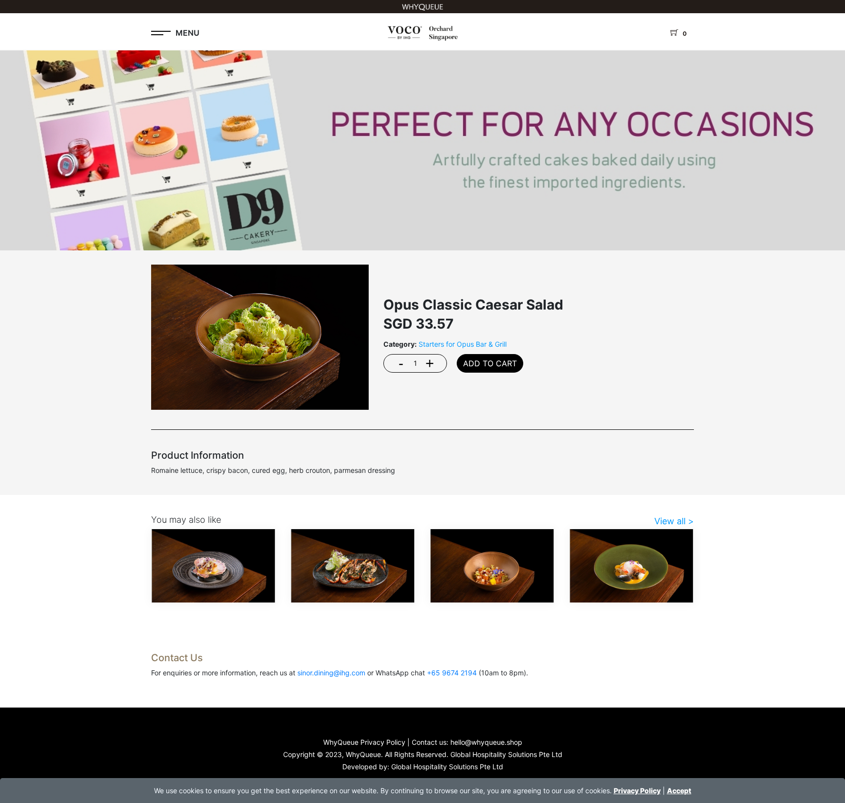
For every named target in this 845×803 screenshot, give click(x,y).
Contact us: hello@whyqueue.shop (467, 742)
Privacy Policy (637, 790)
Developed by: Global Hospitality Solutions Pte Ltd (422, 766)
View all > (674, 521)
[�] (422, 144)
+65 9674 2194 (452, 673)
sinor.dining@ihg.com (331, 673)
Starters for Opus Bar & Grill (463, 344)
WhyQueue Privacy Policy (364, 742)
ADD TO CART (490, 363)
